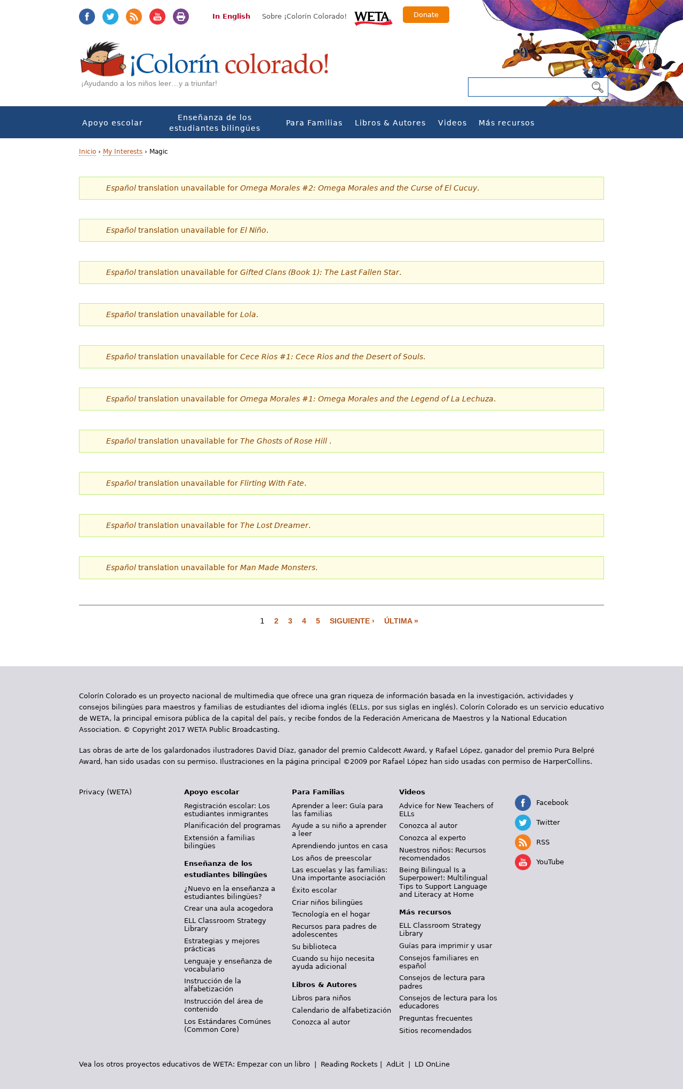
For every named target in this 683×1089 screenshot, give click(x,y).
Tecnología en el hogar (331, 914)
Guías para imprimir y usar (445, 946)
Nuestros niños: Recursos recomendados (442, 854)
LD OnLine (432, 1064)
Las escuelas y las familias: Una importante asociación (339, 874)
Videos (452, 123)
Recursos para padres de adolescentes (334, 930)
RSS (134, 17)
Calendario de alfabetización (341, 1010)
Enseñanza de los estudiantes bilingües (214, 122)
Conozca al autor (321, 1022)
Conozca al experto (432, 838)
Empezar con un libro (273, 1064)
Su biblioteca (314, 947)
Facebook (87, 17)
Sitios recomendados (435, 1031)
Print (181, 17)
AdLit (395, 1064)
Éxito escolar (314, 890)
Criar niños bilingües (327, 902)
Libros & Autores (390, 123)
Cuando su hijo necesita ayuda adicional (333, 962)
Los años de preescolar (331, 858)
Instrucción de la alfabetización (212, 985)
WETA (373, 17)
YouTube (157, 17)
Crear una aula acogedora (228, 908)
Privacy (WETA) (105, 792)
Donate (426, 15)
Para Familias (314, 123)
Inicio (87, 151)
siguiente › (352, 621)
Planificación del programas (232, 826)
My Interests (122, 151)
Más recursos (507, 123)
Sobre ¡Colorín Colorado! (304, 16)
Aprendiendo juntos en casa (340, 846)
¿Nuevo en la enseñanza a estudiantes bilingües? (229, 893)
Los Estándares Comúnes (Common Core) (227, 1025)
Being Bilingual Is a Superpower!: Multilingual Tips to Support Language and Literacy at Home (443, 882)
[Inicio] (210, 69)
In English (231, 16)
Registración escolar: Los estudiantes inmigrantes (227, 810)
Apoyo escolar (112, 123)
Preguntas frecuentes (436, 1018)
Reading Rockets (349, 1064)
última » (401, 621)
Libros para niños (321, 998)
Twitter (110, 17)
